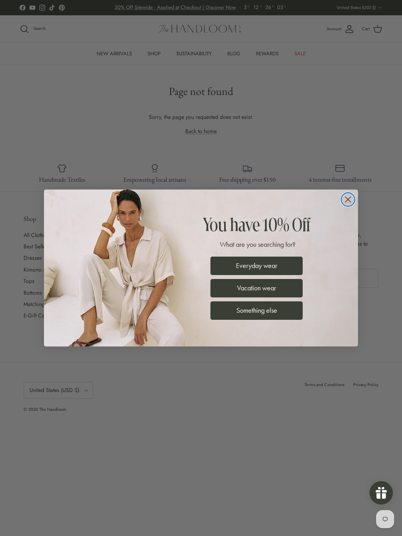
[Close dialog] (348, 199)
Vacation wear (256, 288)
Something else (256, 310)
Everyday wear (256, 265)
